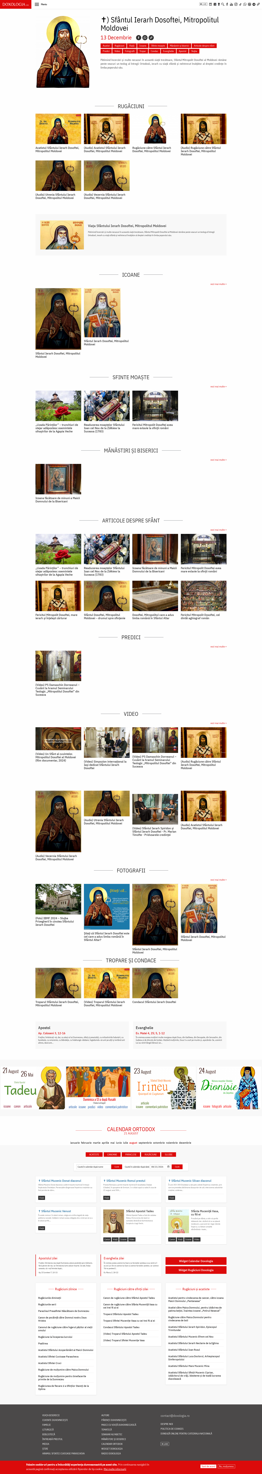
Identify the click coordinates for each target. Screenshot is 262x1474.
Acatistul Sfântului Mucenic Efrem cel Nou (190, 1336)
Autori (105, 1415)
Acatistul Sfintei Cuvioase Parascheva (58, 1356)
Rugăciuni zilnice (66, 1288)
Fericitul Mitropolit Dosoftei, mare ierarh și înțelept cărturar (56, 616)
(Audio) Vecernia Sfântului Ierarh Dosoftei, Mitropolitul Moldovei (104, 196)
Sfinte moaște (158, 45)
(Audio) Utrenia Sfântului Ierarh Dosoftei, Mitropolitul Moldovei (55, 196)
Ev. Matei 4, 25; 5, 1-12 (150, 1033)
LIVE (204, 4)
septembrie (145, 1142)
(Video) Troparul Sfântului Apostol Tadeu (125, 1333)
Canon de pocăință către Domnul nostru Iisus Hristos (62, 1319)
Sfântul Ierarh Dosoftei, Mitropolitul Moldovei (57, 355)
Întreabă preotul (52, 1439)
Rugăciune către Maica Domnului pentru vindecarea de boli (189, 1319)
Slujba (194, 51)
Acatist (106, 45)
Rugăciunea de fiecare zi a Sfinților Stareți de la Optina (63, 1387)
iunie (119, 1142)
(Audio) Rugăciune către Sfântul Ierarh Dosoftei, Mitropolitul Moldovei (201, 151)
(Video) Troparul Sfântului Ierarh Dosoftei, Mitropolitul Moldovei (104, 1003)
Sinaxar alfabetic (111, 1434)
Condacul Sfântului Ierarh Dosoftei (154, 1002)
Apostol (182, 51)
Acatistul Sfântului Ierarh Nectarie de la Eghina (193, 1343)
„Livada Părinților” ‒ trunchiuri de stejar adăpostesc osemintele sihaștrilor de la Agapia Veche (56, 428)
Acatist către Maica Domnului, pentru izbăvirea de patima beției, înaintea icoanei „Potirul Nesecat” (195, 1309)
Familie (46, 1425)
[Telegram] (254, 3)
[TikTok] (240, 3)
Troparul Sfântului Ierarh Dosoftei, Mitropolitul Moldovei (57, 1003)
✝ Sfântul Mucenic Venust (54, 1211)
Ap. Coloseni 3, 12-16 (51, 1033)
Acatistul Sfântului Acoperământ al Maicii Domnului (65, 1350)
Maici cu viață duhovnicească (118, 1425)
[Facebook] (227, 3)
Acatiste (94, 1154)
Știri (45, 1448)
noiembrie (172, 1142)
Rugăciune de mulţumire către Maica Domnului (63, 1369)
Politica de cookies (172, 1428)
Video (117, 51)
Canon (107, 1239)
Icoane (142, 45)
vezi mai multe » (218, 284)
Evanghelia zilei (114, 1258)
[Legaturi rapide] (258, 4)
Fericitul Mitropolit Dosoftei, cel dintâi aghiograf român (200, 616)
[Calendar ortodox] (210, 3)
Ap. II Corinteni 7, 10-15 (48, 1272)
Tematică (106, 1429)
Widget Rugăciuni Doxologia (196, 1270)
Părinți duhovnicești (113, 1420)
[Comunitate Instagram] (249, 3)
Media (45, 1444)
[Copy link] (151, 37)
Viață (131, 45)
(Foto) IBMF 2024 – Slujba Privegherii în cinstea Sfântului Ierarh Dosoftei (54, 921)
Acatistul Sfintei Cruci (49, 1363)
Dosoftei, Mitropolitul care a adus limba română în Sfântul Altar (153, 616)
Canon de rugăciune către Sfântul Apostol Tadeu (129, 1297)
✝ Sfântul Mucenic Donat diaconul (59, 1180)
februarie (86, 1142)
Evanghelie (168, 51)
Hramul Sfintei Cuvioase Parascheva (63, 1453)
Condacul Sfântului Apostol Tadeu (121, 1327)
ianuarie (75, 1142)
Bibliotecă (48, 1434)
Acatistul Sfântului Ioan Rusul (184, 1349)
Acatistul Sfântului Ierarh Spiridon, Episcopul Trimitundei (192, 1328)
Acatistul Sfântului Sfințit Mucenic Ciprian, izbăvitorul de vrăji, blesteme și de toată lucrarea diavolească (194, 1375)
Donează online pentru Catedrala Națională (186, 1433)
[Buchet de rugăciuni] (219, 3)
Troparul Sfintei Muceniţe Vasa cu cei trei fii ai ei (129, 1320)
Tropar (142, 51)
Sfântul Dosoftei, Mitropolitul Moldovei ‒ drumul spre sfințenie (104, 616)
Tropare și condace (131, 960)
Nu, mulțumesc (226, 1466)
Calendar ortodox (131, 1130)
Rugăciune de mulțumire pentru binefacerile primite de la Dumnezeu (62, 1378)
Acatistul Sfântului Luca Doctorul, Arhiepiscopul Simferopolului (194, 1358)
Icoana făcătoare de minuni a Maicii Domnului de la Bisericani (57, 499)
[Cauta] (223, 4)
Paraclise (130, 1154)
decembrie (185, 1142)
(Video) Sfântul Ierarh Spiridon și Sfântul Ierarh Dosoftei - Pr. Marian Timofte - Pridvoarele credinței (154, 831)
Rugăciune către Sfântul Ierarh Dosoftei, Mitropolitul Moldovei (151, 149)
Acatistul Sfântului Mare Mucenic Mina (188, 1366)
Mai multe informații (115, 1469)
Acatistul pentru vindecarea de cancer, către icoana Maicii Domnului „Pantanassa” (196, 1299)
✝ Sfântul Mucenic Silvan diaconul (189, 1180)
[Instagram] (236, 3)
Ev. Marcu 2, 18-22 (111, 1272)
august (133, 1142)
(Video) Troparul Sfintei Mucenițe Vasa (124, 1340)
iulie (125, 1142)
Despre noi (167, 1424)
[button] (41, 4)
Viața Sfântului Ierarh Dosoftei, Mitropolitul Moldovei (127, 226)
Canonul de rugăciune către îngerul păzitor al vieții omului (65, 1329)
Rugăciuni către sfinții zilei (131, 1288)
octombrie (159, 1142)
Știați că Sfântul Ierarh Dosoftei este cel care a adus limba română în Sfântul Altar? (106, 936)
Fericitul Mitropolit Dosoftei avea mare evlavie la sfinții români (152, 426)
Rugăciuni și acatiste (196, 1288)
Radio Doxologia (111, 1453)
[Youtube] (231, 3)
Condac (154, 51)
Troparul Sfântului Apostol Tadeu (121, 1314)
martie (96, 1142)
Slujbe (168, 1154)
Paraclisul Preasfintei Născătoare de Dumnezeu (63, 1311)
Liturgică (48, 1429)
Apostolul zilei (48, 1258)
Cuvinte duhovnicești (55, 1420)
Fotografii (130, 51)
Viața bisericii (51, 1415)
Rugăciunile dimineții (49, 1297)
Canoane (112, 1154)
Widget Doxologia (112, 1448)
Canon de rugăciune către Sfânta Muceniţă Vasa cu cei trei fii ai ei (130, 1306)
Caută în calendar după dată (137, 1166)
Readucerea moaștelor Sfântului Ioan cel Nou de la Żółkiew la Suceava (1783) (104, 428)
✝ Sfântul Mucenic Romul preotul (124, 1180)
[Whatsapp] (145, 37)
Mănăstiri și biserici (179, 45)
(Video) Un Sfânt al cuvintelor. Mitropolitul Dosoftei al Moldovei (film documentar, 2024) (55, 757)
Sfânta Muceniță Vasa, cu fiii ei (205, 1212)
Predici (106, 51)
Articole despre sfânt (204, 45)
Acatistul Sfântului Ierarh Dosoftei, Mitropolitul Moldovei (57, 149)
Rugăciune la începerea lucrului (55, 1337)
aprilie (105, 1142)
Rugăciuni (119, 45)
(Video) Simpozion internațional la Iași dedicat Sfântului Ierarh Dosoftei (105, 765)
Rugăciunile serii (47, 1304)
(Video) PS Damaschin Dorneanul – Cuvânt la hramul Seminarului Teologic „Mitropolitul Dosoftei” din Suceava (57, 689)
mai (112, 1142)
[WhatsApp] (245, 3)
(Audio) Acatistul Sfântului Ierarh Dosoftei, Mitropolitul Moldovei (105, 149)
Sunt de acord (208, 1466)
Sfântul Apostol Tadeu (140, 1211)
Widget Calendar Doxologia (196, 1261)
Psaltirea (43, 1343)
